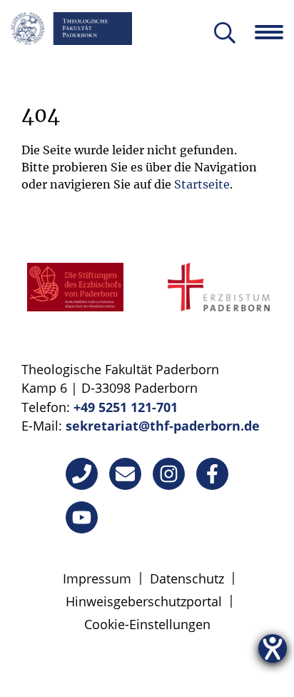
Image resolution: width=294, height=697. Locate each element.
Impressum (97, 578)
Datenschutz (187, 578)
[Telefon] (82, 474)
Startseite (202, 184)
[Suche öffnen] (225, 33)
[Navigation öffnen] (274, 32)
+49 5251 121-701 (126, 407)
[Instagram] (169, 474)
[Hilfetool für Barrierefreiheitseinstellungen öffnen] (272, 648)
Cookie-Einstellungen (147, 624)
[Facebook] (212, 474)
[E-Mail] (125, 474)
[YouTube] (82, 517)
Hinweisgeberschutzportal (144, 601)
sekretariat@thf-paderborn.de (163, 425)
